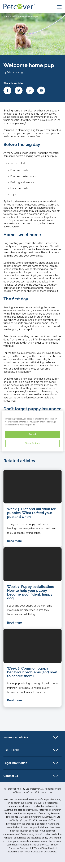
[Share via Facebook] (7, 90)
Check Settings (32, 443)
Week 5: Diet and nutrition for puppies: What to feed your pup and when (31, 513)
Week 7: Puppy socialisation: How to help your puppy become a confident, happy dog (30, 592)
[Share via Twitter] (19, 90)
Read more (14, 541)
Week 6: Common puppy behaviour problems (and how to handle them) (32, 672)
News (14, 16)
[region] (32, 430)
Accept (32, 434)
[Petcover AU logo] (19, 6)
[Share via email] (41, 90)
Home (6, 16)
